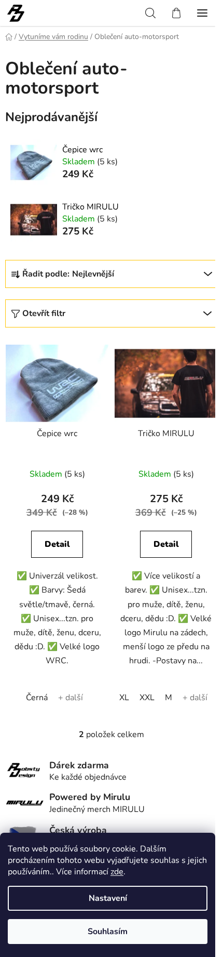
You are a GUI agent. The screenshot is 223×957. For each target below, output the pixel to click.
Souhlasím (108, 931)
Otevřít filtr (43, 313)
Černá (37, 697)
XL (124, 697)
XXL (147, 697)
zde (116, 871)
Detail (57, 544)
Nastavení (108, 898)
